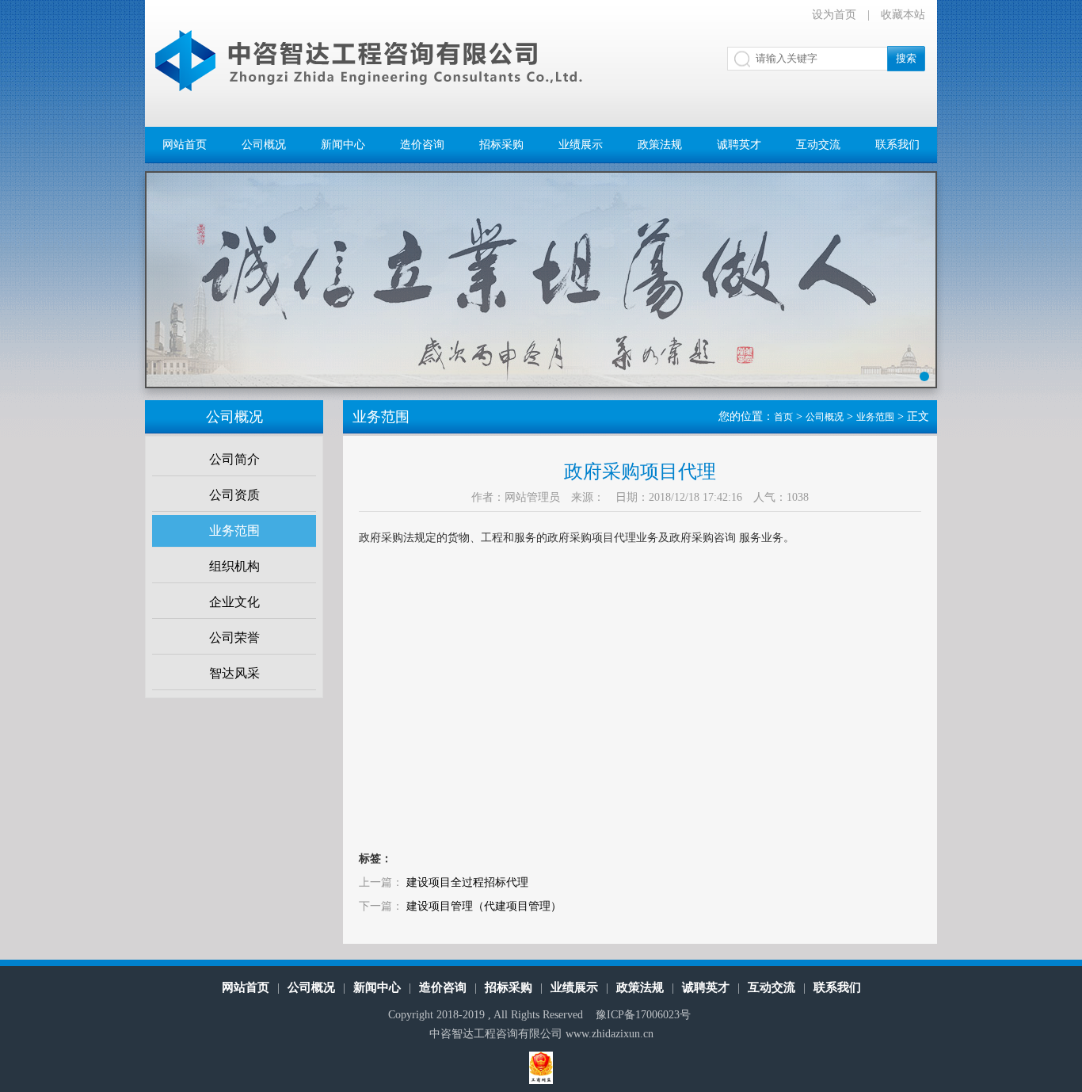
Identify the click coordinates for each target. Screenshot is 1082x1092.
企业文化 (234, 602)
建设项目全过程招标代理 (467, 882)
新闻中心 (343, 145)
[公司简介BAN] (541, 291)
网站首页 (184, 145)
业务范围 (234, 530)
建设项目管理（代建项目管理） (484, 906)
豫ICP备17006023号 (643, 1015)
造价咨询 (422, 145)
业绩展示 (580, 145)
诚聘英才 (739, 145)
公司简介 (234, 459)
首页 (783, 416)
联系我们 (897, 145)
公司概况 (264, 145)
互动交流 (818, 145)
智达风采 (234, 673)
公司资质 (234, 495)
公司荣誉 (234, 637)
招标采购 (501, 145)
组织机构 (234, 566)
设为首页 (834, 15)
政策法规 (660, 145)
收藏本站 (903, 15)
